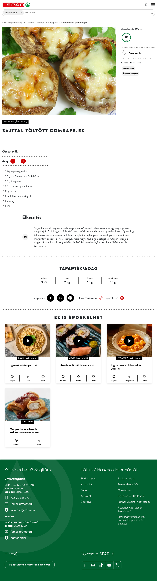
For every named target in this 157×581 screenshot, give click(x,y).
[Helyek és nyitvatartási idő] (146, 5)
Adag (5, 161)
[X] (117, 565)
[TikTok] (101, 565)
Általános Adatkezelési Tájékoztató (130, 509)
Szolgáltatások (126, 478)
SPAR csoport (88, 478)
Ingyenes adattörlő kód (131, 496)
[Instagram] (93, 565)
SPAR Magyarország (12, 22)
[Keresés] (151, 12)
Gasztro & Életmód (35, 22)
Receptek (53, 22)
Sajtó (84, 490)
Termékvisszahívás (128, 484)
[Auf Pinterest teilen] (70, 298)
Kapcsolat (86, 484)
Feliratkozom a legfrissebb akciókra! (29, 564)
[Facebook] (85, 565)
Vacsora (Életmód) (15, 121)
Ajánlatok (86, 496)
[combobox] (13, 12)
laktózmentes (128, 68)
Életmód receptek (130, 73)
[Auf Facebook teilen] (50, 298)
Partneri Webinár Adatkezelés (134, 501)
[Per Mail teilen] (60, 298)
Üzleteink (86, 501)
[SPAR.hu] (16, 4)
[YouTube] (109, 565)
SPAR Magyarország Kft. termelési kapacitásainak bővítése (132, 520)
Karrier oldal (18, 537)
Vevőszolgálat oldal (22, 510)
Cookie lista (124, 490)
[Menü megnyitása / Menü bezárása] (153, 5)
